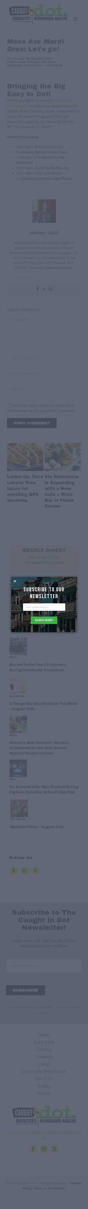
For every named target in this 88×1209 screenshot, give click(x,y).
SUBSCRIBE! (44, 620)
